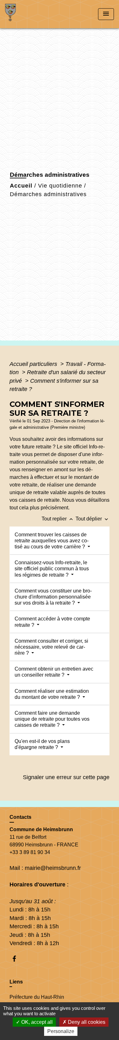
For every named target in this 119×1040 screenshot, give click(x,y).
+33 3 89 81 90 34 (30, 852)
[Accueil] (29, 14)
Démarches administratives (48, 194)
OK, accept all (36, 1022)
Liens (16, 981)
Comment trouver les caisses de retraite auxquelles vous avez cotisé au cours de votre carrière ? (52, 540)
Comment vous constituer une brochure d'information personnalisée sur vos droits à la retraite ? (53, 597)
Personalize (60, 1031)
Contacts (20, 817)
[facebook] (17, 959)
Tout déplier (92, 518)
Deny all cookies (86, 1022)
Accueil (21, 185)
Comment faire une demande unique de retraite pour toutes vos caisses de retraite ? (52, 719)
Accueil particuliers (34, 364)
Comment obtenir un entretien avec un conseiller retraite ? (54, 672)
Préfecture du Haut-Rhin (37, 997)
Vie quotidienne (60, 185)
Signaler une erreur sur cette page (66, 777)
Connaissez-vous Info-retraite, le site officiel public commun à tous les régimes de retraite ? (52, 568)
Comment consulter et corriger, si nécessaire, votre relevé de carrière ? (51, 647)
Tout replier (58, 518)
